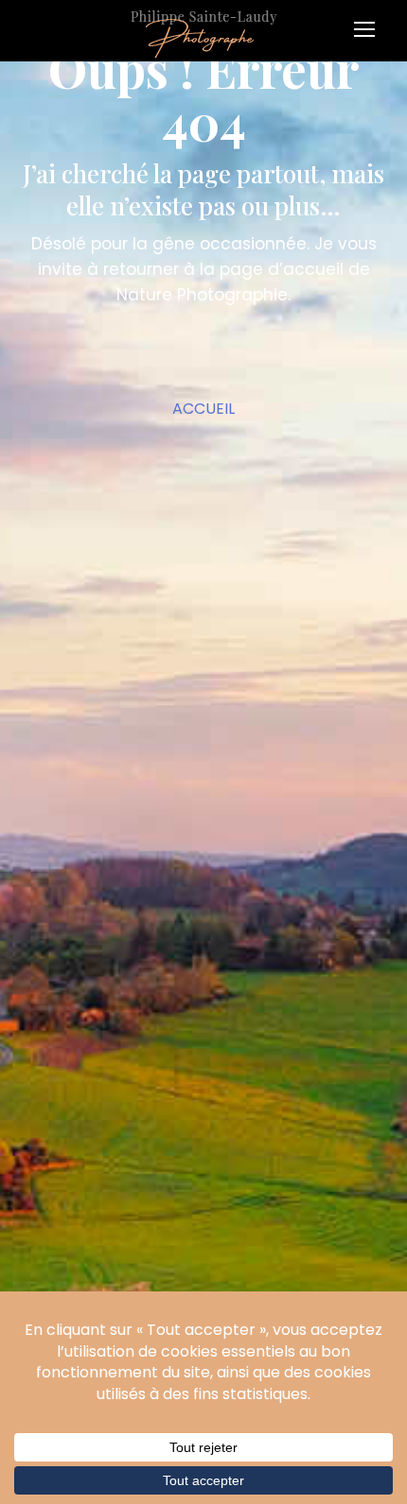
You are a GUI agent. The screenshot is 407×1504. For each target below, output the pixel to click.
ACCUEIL (203, 408)
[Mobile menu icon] (369, 23)
